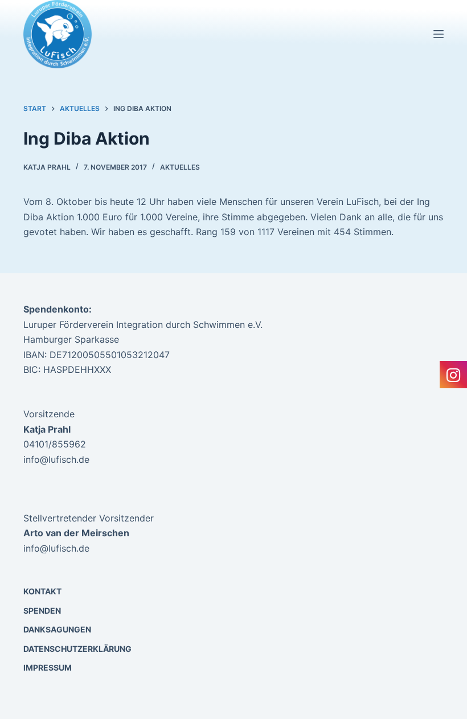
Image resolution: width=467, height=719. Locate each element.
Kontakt (42, 591)
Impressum (47, 667)
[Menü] (438, 34)
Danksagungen (57, 629)
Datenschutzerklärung (77, 649)
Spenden (42, 610)
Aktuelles (180, 167)
